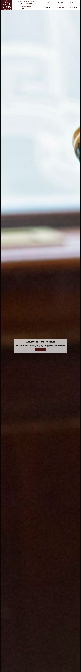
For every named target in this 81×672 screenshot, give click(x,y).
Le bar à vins (47, 7)
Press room (60, 2)
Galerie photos (73, 2)
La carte (47, 2)
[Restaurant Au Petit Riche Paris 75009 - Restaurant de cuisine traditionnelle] (6, 5)
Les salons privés (60, 7)
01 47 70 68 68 (26, 3)
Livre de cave (40, 350)
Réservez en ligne (73, 7)
